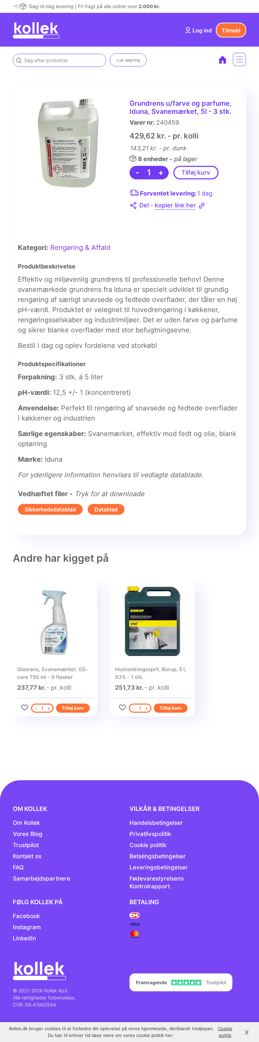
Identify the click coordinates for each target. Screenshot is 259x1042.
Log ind (202, 30)
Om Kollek (26, 822)
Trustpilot (26, 845)
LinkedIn (24, 938)
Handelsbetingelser (156, 822)
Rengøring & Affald (80, 248)
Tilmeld (231, 30)
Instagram (27, 927)
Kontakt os (27, 856)
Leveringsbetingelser (159, 867)
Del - (167, 205)
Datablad (106, 509)
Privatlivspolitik (150, 834)
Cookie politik (148, 845)
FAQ (18, 867)
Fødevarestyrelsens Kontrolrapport (157, 882)
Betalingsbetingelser (158, 856)
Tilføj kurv (195, 172)
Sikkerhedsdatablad (50, 509)
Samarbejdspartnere (41, 878)
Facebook (26, 916)
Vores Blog (27, 834)
